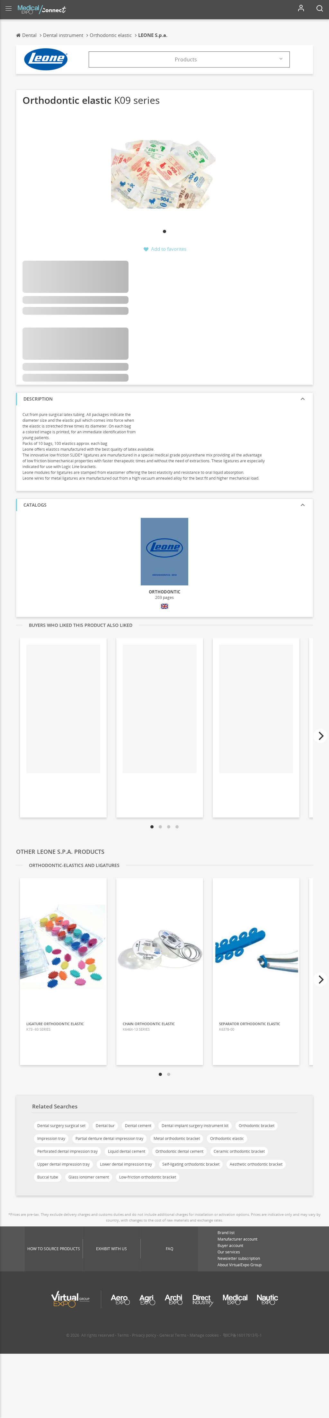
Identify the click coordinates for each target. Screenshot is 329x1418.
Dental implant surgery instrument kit (195, 1125)
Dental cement (138, 1125)
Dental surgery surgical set (61, 1125)
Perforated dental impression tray (67, 1151)
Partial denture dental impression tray (109, 1138)
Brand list (226, 1232)
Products (186, 59)
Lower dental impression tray (126, 1164)
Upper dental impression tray (63, 1164)
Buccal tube (47, 1177)
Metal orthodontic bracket (177, 1138)
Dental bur (105, 1125)
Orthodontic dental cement (179, 1151)
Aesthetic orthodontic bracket (256, 1164)
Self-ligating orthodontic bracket (190, 1164)
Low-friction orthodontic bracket (147, 1177)
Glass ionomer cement (88, 1177)
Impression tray (51, 1138)
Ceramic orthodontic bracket (239, 1151)
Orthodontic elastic (227, 1138)
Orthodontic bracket (256, 1125)
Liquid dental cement (126, 1151)
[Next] (320, 736)
